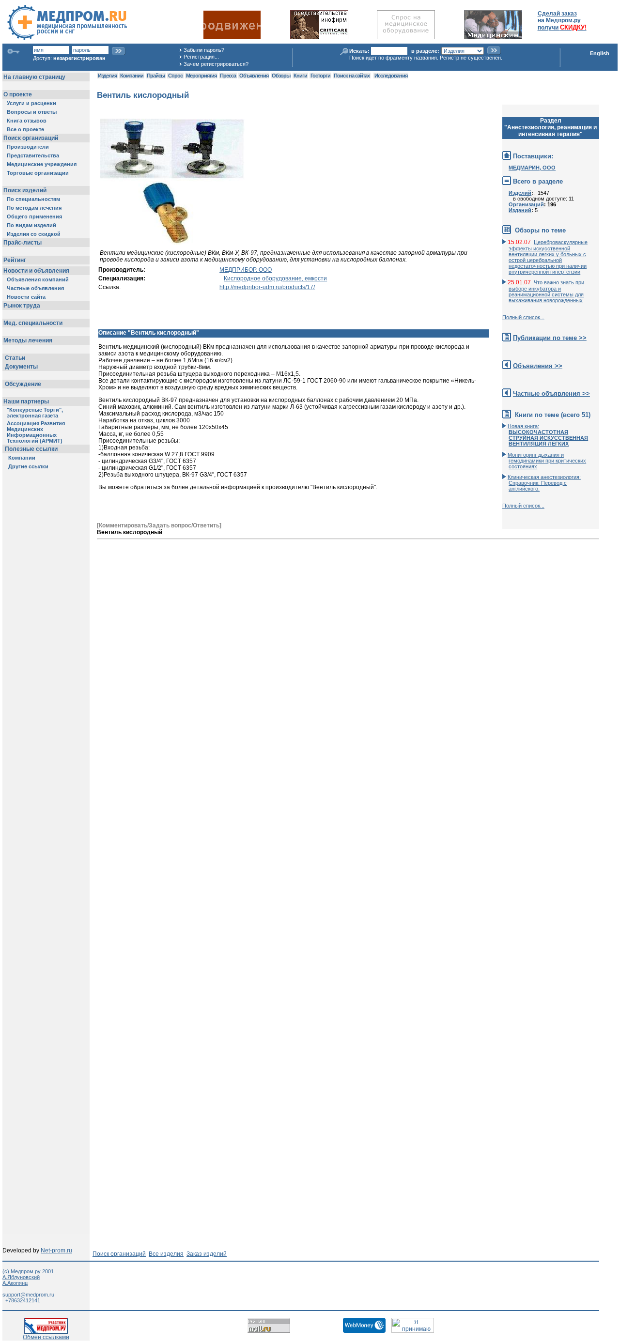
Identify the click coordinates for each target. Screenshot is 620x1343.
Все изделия (166, 1253)
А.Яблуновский (21, 1277)
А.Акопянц (15, 1283)
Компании (131, 75)
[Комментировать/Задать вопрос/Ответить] (159, 525)
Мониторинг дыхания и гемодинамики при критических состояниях (547, 460)
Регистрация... (201, 57)
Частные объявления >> (551, 393)
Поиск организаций (119, 1253)
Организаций (526, 204)
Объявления (253, 75)
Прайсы (156, 75)
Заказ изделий (206, 1253)
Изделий (520, 193)
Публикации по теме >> (550, 337)
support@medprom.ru (28, 1294)
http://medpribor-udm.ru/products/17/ (267, 287)
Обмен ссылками (46, 1337)
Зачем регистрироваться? (216, 64)
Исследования (390, 75)
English (599, 53)
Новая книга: (548, 435)
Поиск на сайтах (352, 75)
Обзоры (281, 75)
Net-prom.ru (56, 1250)
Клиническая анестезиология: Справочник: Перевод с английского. (544, 483)
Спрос (175, 75)
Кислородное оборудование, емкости (275, 278)
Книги (300, 75)
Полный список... (523, 317)
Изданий (520, 210)
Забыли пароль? (204, 50)
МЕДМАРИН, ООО (532, 167)
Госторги (320, 75)
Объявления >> (537, 366)
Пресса (228, 75)
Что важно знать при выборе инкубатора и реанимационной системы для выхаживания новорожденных (546, 291)
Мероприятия (201, 75)
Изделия (107, 75)
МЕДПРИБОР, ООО (245, 269)
